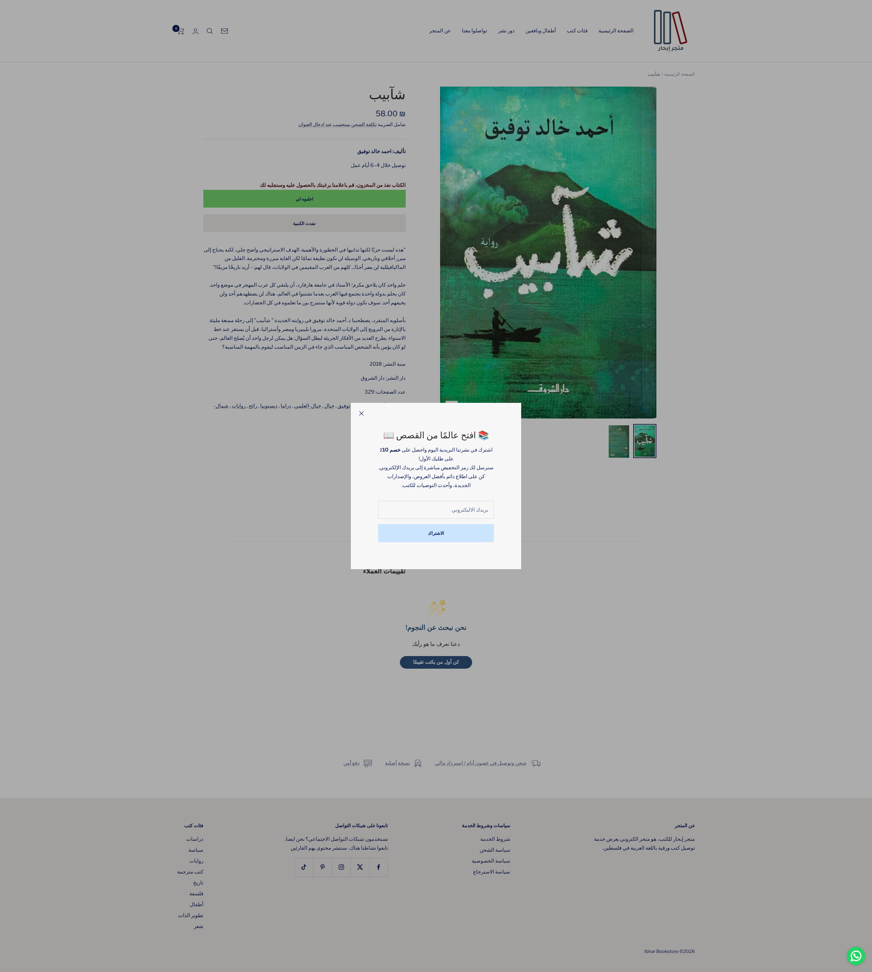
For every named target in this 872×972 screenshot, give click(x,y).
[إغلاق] (361, 413)
